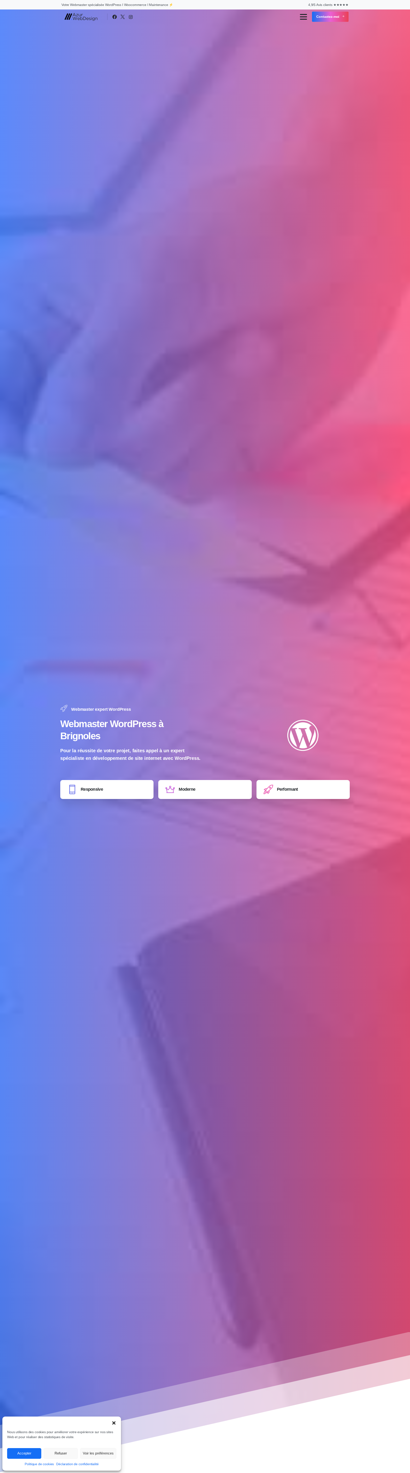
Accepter (24, 1453)
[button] (114, 1422)
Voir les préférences (98, 1453)
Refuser (61, 1453)
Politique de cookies (39, 1464)
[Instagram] (131, 17)
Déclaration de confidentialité (77, 1464)
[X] (123, 17)
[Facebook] (115, 17)
